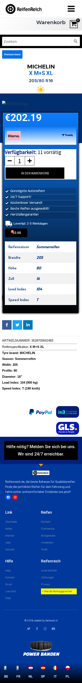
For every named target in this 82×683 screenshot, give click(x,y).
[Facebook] (8, 497)
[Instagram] (15, 497)
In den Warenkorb (35, 173)
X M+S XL (41, 73)
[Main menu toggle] (71, 9)
